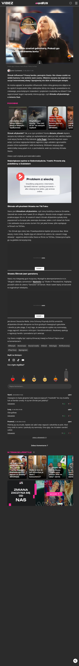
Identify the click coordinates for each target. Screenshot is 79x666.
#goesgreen (23, 350)
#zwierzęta (22, 346)
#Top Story (12, 350)
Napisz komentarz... (16, 386)
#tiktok (44, 346)
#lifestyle (11, 346)
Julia (41, 139)
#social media (33, 346)
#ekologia (53, 346)
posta (43, 258)
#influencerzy (64, 346)
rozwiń (38, 268)
